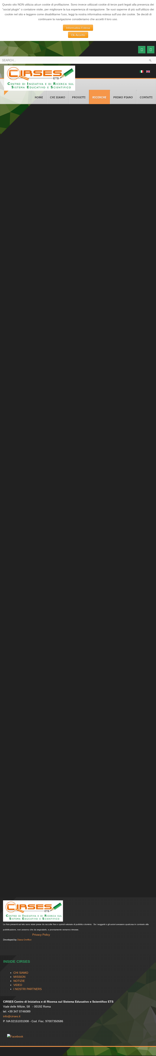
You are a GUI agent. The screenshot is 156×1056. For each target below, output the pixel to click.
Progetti (79, 97)
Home (39, 97)
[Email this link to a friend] (150, 134)
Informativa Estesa (78, 27)
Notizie (19, 980)
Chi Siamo (20, 972)
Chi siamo (57, 97)
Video (17, 985)
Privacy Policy (41, 934)
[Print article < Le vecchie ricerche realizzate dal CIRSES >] (145, 134)
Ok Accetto (78, 35)
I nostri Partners (27, 989)
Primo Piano (123, 97)
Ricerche (99, 97)
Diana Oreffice (24, 939)
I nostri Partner (20, 878)
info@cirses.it (11, 1016)
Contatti (146, 97)
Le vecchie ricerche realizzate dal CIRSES (45, 125)
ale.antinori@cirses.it (20, 704)
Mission (15, 864)
